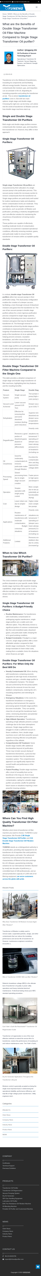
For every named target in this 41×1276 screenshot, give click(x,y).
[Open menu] (36, 7)
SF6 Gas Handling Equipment (12, 1198)
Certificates (6, 1163)
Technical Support (8, 1165)
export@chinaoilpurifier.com (14, 1259)
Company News (8, 1120)
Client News (6, 1115)
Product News (7, 1129)
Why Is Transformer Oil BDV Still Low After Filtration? (20, 977)
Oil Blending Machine (10, 1206)
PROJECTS (6, 1110)
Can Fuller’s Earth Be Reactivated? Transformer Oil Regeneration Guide (20, 1028)
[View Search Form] (38, 2)
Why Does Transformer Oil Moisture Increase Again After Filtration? (20, 923)
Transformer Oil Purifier (10, 1188)
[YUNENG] (13, 7)
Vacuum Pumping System (11, 1193)
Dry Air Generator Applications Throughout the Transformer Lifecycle (18, 1078)
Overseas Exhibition (9, 1168)
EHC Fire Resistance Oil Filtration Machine (17, 1203)
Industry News (7, 1125)
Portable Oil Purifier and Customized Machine (18, 1209)
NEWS (5, 1134)
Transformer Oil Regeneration (12, 1190)
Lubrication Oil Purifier (10, 1201)
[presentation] (20, 906)
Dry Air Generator (8, 1196)
